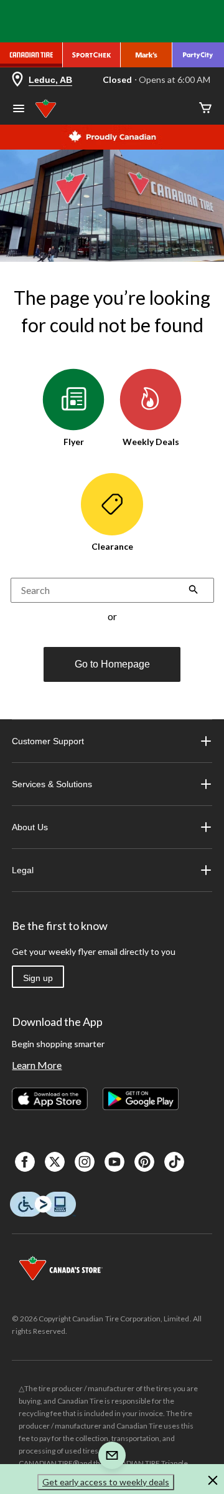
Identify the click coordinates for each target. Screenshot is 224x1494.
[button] (193, 591)
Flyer (73, 441)
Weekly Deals (151, 441)
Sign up (38, 978)
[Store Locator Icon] (17, 80)
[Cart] (205, 108)
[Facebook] (25, 1162)
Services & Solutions (52, 784)
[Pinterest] (144, 1162)
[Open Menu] (18, 109)
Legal (23, 870)
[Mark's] (146, 54)
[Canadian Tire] (31, 54)
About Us (30, 827)
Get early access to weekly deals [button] (105, 1482)
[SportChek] (92, 54)
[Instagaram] (85, 1162)
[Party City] (198, 54)
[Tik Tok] (174, 1162)
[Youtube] (114, 1162)
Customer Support (48, 741)
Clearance (112, 546)
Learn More (37, 1065)
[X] (55, 1162)
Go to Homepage (112, 664)
